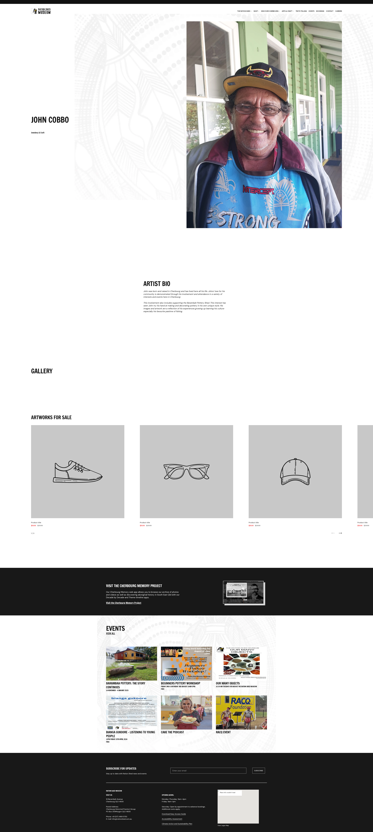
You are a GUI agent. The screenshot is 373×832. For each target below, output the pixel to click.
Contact (329, 11)
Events (311, 11)
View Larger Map (223, 825)
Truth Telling (301, 11)
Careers (338, 11)
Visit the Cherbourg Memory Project (123, 602)
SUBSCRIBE (259, 771)
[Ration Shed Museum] (41, 11)
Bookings (320, 11)
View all (110, 633)
